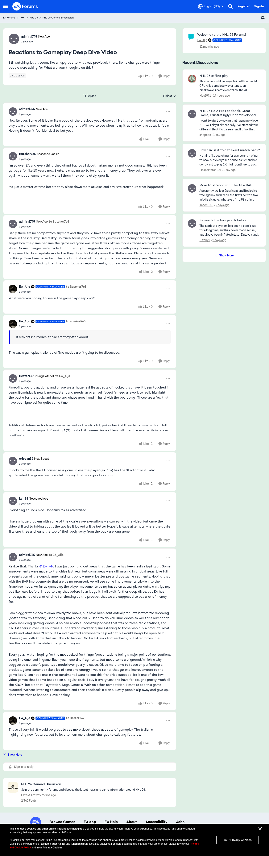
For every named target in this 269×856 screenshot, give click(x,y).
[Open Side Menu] (5, 6)
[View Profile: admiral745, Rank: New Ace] (14, 39)
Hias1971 (205, 95)
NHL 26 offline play (213, 76)
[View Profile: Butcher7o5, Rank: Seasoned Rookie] (13, 156)
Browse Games (62, 821)
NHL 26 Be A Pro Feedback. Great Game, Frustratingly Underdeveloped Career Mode (227, 113)
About (131, 821)
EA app (90, 821)
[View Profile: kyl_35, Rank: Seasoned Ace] (13, 501)
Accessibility (156, 821)
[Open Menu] (263, 18)
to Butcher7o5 (59, 221)
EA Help (111, 821)
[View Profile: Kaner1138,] (192, 188)
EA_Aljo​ (48, 566)
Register (243, 6)
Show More (15, 754)
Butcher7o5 (27, 154)
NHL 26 (34, 17)
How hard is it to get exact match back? (229, 150)
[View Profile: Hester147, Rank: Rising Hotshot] (13, 378)
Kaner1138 (206, 205)
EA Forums (9, 17)
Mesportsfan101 (210, 170)
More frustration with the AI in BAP (225, 185)
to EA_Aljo (62, 376)
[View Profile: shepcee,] (192, 114)
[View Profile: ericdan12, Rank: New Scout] (13, 461)
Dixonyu (204, 240)
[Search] (230, 6)
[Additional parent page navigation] (22, 18)
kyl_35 (23, 498)
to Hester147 (75, 718)
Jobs (180, 821)
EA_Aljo (24, 287)
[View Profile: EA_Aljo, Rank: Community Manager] (13, 289)
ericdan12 (26, 459)
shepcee (205, 135)
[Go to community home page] (25, 6)
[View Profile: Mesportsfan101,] (192, 153)
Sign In (259, 6)
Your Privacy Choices (237, 840)
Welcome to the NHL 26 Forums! (221, 34)
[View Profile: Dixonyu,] (192, 223)
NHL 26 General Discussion (58, 17)
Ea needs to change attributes (222, 220)
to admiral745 (76, 321)
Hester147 (26, 376)
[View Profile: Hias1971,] (192, 79)
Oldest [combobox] (169, 96)
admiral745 (29, 36)
